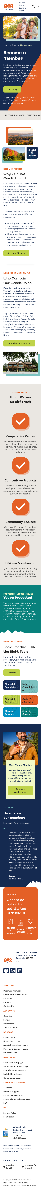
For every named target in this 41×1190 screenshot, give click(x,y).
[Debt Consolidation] (29, 686)
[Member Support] (11, 712)
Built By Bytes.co (29, 1185)
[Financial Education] (11, 700)
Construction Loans (12, 1078)
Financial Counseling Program (17, 1099)
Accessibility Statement (12, 1185)
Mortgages (9, 1057)
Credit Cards (9, 1037)
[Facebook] (6, 970)
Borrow (8, 1032)
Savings (6, 1020)
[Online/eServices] (29, 700)
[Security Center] (29, 712)
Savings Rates (9, 1113)
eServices (7, 1087)
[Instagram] (12, 970)
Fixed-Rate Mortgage (13, 1062)
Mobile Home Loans (12, 1074)
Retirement (8, 1023)
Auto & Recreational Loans (15, 1045)
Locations (7, 998)
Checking (7, 1016)
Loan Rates (8, 1116)
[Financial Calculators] (11, 686)
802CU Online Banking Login (22, 6)
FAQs (5, 1103)
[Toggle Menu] (38, 6)
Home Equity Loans (12, 1041)
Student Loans (10, 1052)
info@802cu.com (20, 1138)
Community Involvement (15, 994)
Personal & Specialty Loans (15, 1049)
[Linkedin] (19, 970)
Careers (7, 1002)
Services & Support (14, 1082)
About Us (8, 985)
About (14, 45)
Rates (6, 1107)
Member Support (11, 1091)
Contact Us (8, 1006)
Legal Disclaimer (9, 1182)
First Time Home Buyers (14, 1070)
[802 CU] (8, 7)
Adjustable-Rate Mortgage (15, 1066)
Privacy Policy (23, 1182)
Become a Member (12, 990)
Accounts (9, 1010)
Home (6, 45)
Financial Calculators (13, 1095)
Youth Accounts (10, 1027)
